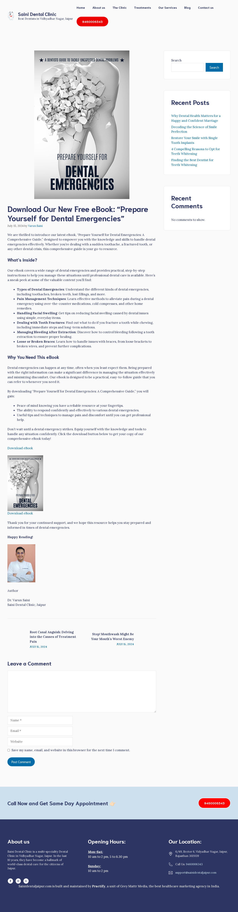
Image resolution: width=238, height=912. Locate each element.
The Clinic (119, 7)
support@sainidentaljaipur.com (195, 872)
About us (98, 7)
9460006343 (214, 803)
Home (81, 7)
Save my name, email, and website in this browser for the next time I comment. (71, 750)
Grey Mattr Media (133, 886)
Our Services (167, 7)
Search (176, 60)
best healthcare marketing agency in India (187, 886)
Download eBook (20, 448)
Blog (187, 7)
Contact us (205, 7)
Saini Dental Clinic (37, 14)
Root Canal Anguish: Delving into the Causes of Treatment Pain (53, 637)
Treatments (142, 7)
